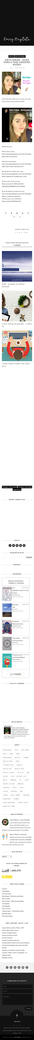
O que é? (4, 889)
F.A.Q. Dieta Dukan (7, 916)
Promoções (13, 780)
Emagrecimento (7, 757)
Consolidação (6, 906)
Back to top (17, 1021)
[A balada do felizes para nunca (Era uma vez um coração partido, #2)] (7, 633)
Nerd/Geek (26, 795)
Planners (16, 798)
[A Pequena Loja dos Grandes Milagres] (7, 667)
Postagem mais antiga (25, 487)
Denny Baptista (22, 229)
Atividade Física (8, 765)
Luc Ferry (15, 609)
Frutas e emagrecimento (9, 933)
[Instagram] (17, 545)
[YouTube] (20, 545)
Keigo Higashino (16, 659)
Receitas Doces (19, 768)
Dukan (17, 753)
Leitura (5, 791)
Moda (21, 791)
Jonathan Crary (16, 595)
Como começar (6, 894)
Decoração (14, 791)
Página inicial (17, 489)
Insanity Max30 (22, 802)
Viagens (5, 795)
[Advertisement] (17, 17)
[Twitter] (13, 545)
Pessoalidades (7, 750)
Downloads (21, 783)
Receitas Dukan (7, 761)
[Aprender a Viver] (7, 616)
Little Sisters (8, 726)
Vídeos (18, 761)
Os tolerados (5, 903)
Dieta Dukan (20, 56)
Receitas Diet (7, 768)
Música (15, 787)
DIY (20, 780)
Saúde (11, 753)
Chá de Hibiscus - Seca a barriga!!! (20, 820)
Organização (6, 798)
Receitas (17, 757)
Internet (26, 757)
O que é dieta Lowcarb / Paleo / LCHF (13, 928)
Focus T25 (21, 772)
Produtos (19, 765)
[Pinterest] (24, 545)
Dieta (11, 56)
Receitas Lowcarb (7, 957)
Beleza (5, 780)
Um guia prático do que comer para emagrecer (16, 943)
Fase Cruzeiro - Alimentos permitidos (13, 901)
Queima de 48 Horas (9, 806)
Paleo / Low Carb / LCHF (18, 776)
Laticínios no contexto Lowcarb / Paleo (13, 950)
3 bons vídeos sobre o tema (10, 930)
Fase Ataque (5, 891)
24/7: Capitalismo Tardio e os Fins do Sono (20, 590)
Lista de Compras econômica (10, 940)
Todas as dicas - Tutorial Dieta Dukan (13, 911)
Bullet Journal (15, 795)
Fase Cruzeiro (6, 898)
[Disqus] (17, 402)
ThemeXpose (17, 1037)
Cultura (5, 776)
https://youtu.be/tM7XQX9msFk (11, 201)
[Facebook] (10, 545)
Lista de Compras (7, 938)
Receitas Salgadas (8, 772)
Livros (27, 780)
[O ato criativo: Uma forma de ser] (7, 650)
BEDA (28, 772)
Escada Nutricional (9, 802)
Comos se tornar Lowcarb (9, 935)
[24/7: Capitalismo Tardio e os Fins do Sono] (7, 600)
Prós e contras (6, 908)
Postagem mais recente (9, 487)
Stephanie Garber (17, 625)
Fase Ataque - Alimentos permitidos (12, 896)
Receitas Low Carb (8, 783)
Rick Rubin (15, 642)
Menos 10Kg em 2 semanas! (18, 834)
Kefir (21, 787)
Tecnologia (6, 787)
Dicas (16, 750)
